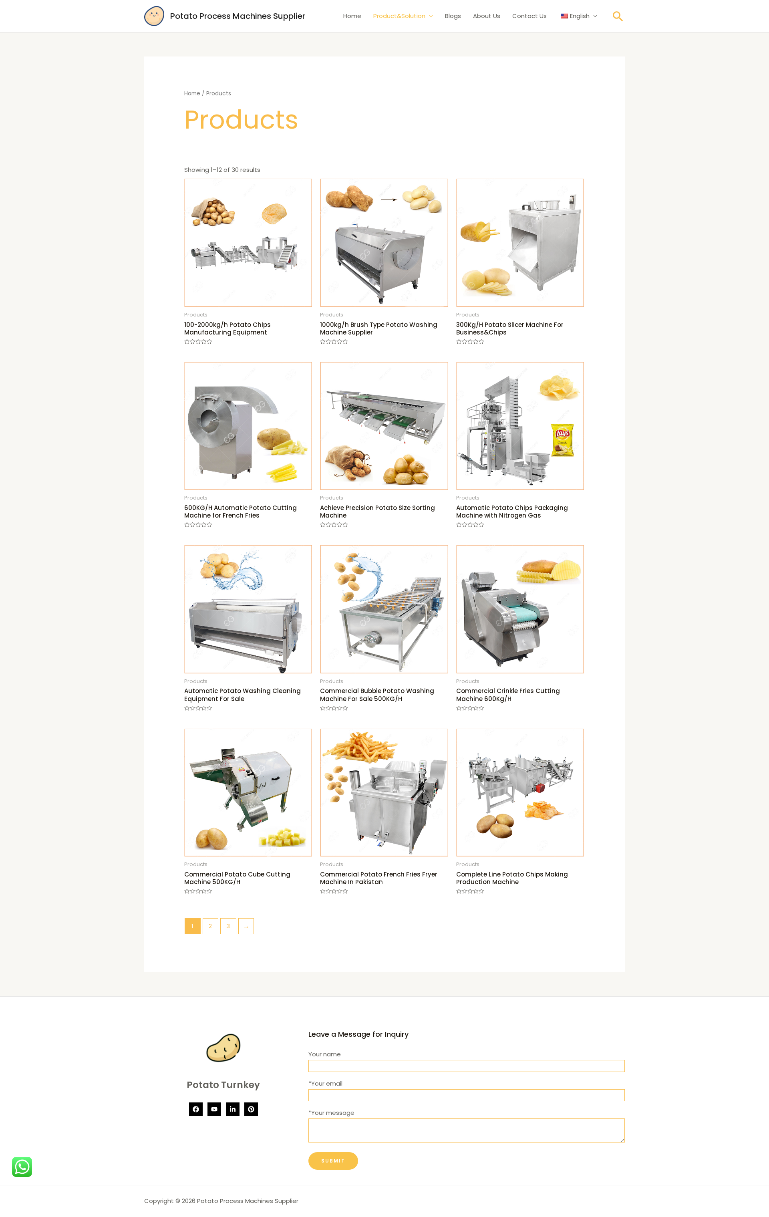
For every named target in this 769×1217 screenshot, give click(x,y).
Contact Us (529, 16)
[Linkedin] (233, 1109)
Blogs (453, 16)
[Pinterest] (251, 1109)
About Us (486, 16)
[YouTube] (214, 1109)
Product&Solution (399, 16)
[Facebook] (196, 1109)
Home (352, 16)
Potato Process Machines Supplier (237, 16)
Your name (324, 1054)
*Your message (331, 1112)
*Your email (325, 1083)
